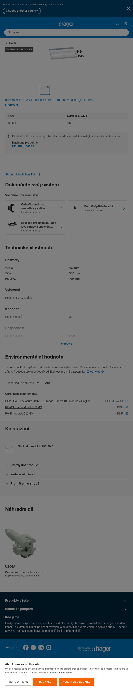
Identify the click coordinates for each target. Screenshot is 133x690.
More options (18, 682)
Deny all (45, 682)
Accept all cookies (76, 682)
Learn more (65, 673)
